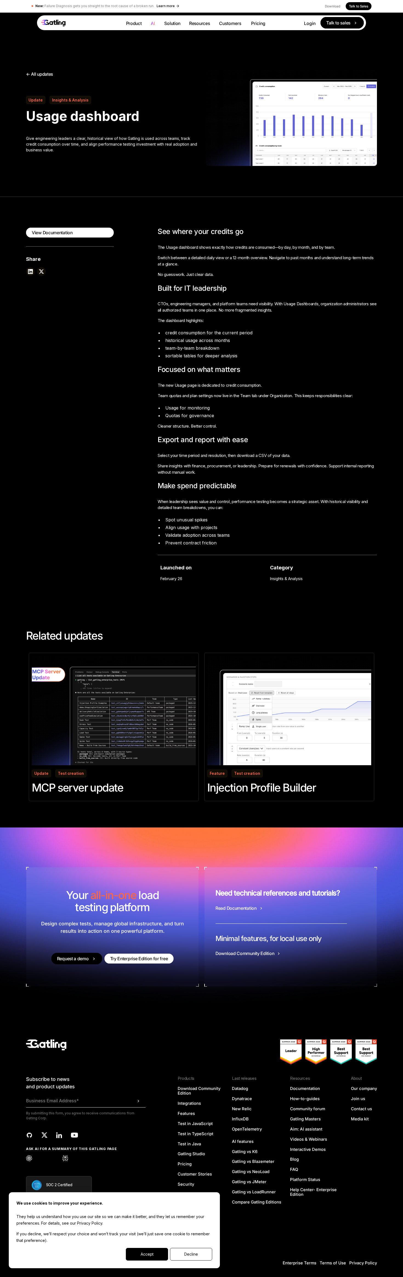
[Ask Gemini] (53, 1158)
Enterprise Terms (299, 1262)
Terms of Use (333, 1262)
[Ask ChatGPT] (29, 1158)
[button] (134, 23)
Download (332, 6)
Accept (147, 1254)
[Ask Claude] (41, 1158)
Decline (191, 1254)
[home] (79, 22)
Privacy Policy (89, 1223)
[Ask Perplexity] (65, 1158)
